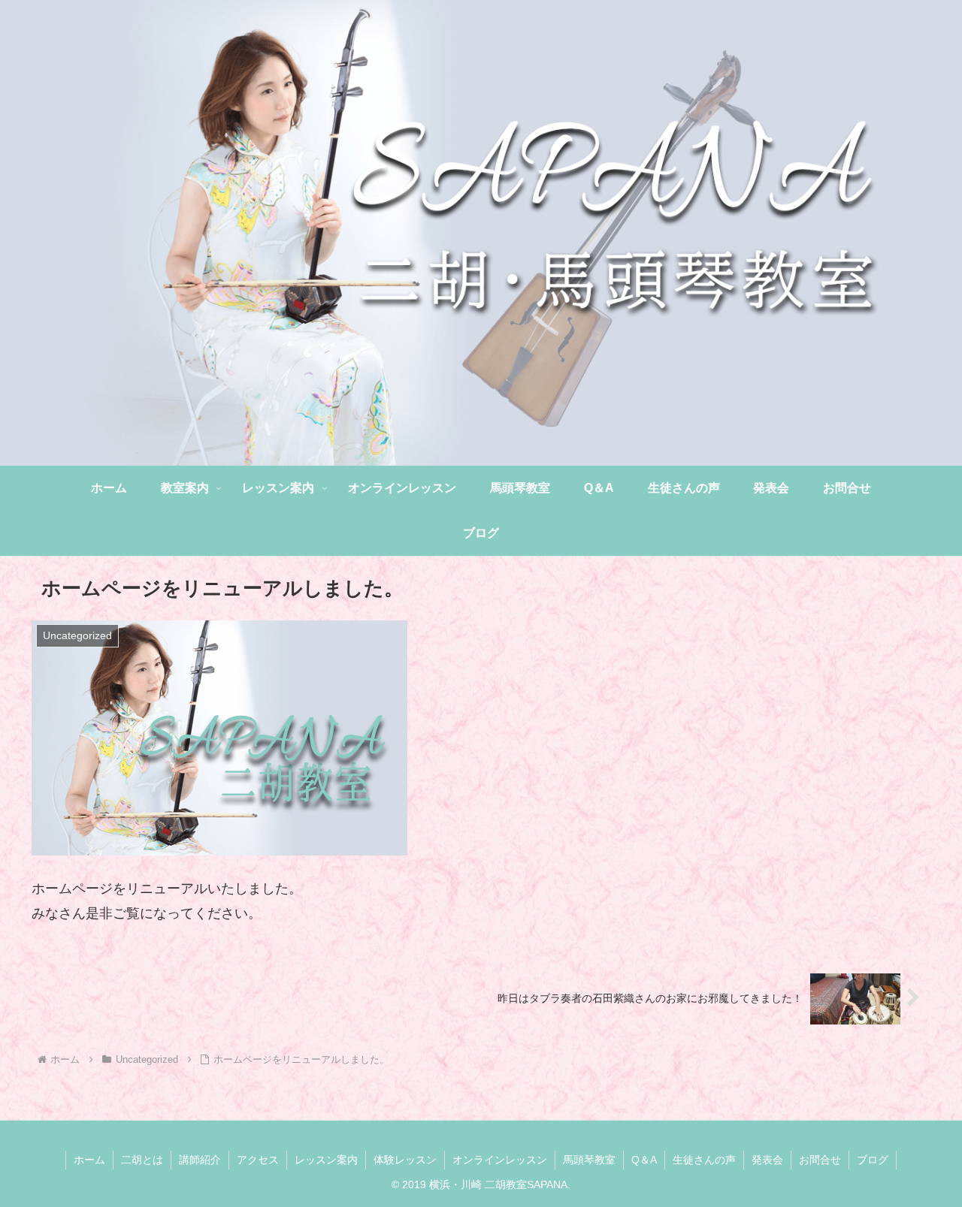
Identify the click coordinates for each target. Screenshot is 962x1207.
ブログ (872, 1160)
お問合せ (820, 1160)
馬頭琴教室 (589, 1160)
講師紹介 (200, 1160)
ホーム (89, 1160)
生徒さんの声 (704, 1160)
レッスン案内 (326, 1160)
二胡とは (142, 1160)
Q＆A (644, 1160)
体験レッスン (405, 1160)
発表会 (767, 1160)
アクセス (258, 1160)
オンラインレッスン (499, 1160)
